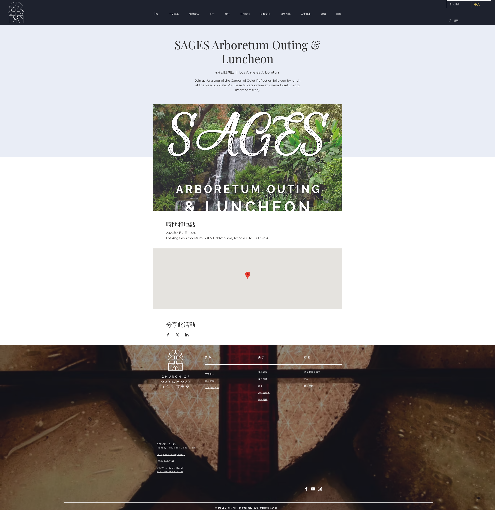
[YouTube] (313, 489)
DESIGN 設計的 (251, 508)
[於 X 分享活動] (177, 334)
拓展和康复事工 (312, 372)
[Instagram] (320, 489)
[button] (194, 13)
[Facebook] (306, 489)
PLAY (222, 508)
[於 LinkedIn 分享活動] (187, 334)
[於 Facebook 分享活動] (168, 334)
